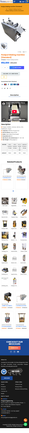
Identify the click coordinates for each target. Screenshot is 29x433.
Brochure (15, 348)
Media (2, 393)
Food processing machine (22, 176)
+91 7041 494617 (15, 411)
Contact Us (4, 391)
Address (4, 399)
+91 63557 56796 (5, 411)
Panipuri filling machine (6, 324)
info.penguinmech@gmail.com (9, 417)
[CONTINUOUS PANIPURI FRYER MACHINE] (7, 170)
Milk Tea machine (5, 304)
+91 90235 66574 (5, 413)
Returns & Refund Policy (21, 389)
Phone (4, 409)
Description (14, 95)
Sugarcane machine (20, 324)
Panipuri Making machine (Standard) (11, 6)
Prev (19, 52)
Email (4, 415)
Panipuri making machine (15, 9)
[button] (13, 191)
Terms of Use (18, 384)
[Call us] (25, 420)
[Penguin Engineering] (6, 1)
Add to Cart (17, 67)
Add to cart (8, 173)
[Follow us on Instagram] (14, 351)
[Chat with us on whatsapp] (25, 424)
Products (3, 386)
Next (24, 52)
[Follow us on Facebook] (11, 351)
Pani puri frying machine (7, 176)
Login (22, 1)
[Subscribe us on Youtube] (18, 351)
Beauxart (20, 426)
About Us (3, 389)
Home (2, 384)
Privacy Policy (18, 386)
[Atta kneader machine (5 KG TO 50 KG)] (21, 170)
